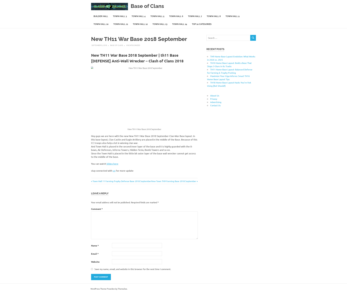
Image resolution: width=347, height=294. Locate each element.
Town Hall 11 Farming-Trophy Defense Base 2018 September (121, 181)
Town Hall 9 (233, 16)
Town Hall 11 (120, 24)
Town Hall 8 (214, 16)
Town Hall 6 (176, 16)
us (114, 170)
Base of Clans (147, 6)
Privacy (213, 98)
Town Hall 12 (140, 24)
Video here (112, 163)
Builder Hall (101, 16)
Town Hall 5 (157, 16)
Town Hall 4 (139, 16)
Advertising (215, 102)
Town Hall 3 (120, 16)
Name (95, 245)
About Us (214, 95)
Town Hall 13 (159, 24)
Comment (97, 208)
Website (95, 261)
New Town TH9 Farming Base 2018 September (173, 181)
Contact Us (215, 105)
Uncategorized (133, 45)
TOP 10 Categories (201, 24)
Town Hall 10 (101, 24)
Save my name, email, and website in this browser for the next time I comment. (132, 269)
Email (95, 253)
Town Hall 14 (179, 24)
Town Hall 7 (195, 16)
